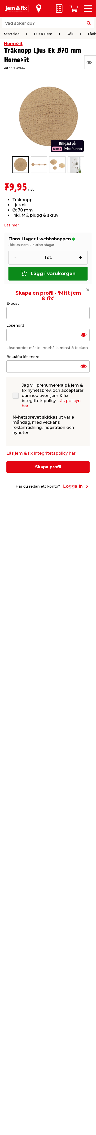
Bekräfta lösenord (22, 356)
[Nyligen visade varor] (90, 62)
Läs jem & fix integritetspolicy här (41, 453)
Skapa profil (48, 466)
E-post (12, 303)
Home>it (13, 43)
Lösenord (15, 325)
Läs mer (11, 225)
